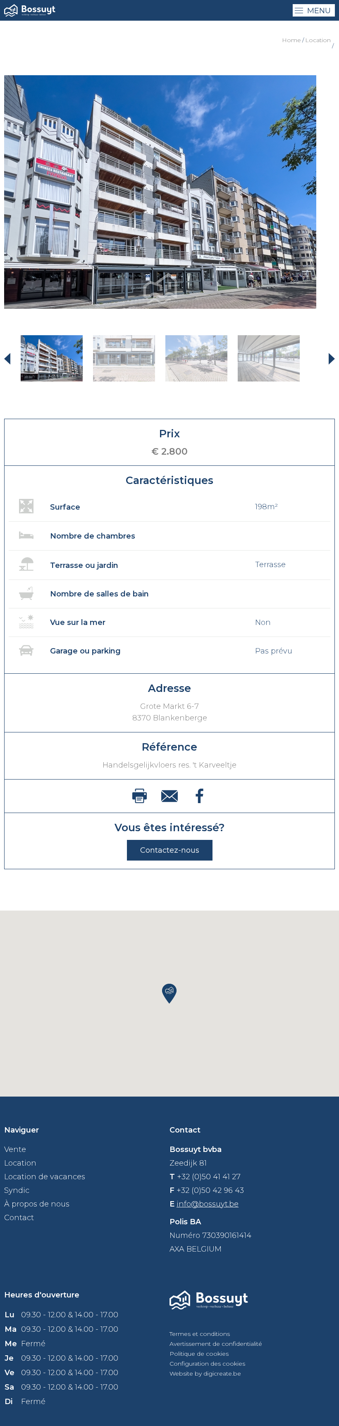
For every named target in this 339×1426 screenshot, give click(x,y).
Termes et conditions (200, 1334)
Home (291, 40)
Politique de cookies (199, 1353)
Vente (15, 1149)
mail (169, 796)
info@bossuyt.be (208, 1204)
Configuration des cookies (207, 1363)
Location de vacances (44, 1176)
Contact (19, 1217)
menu (319, 10)
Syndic (16, 1190)
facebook (199, 796)
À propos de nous (36, 1204)
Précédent (12, 358)
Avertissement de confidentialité (216, 1343)
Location (318, 40)
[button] (169, 993)
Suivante (326, 358)
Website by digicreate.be (205, 1373)
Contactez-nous (169, 850)
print (139, 796)
